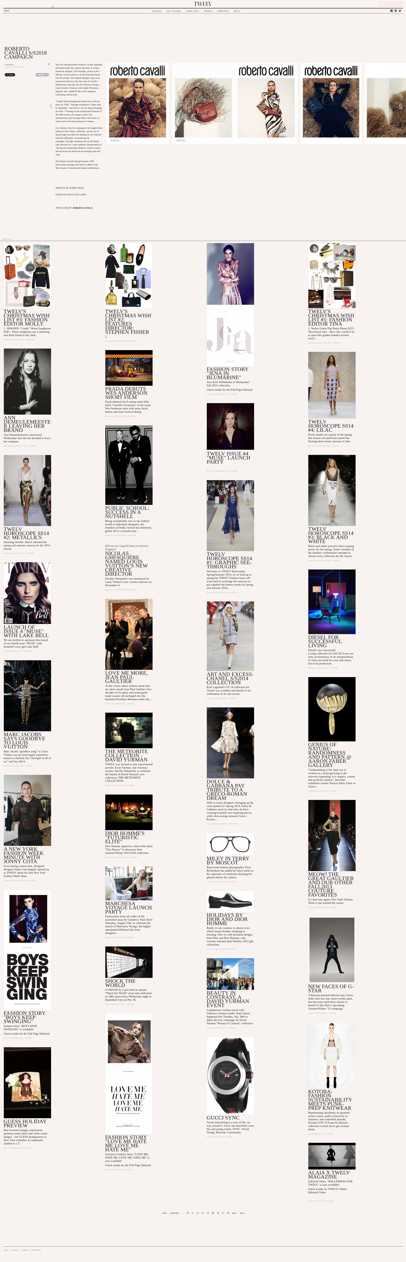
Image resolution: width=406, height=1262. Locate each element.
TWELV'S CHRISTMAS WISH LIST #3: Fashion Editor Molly (27, 317)
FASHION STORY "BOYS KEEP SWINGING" (25, 1017)
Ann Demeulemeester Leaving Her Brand (27, 424)
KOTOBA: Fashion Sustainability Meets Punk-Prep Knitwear (330, 1100)
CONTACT (15, 1250)
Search (6, 11)
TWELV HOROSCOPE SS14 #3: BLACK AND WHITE (331, 535)
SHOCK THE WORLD (120, 983)
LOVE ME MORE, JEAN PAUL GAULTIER (126, 677)
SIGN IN (397, 4)
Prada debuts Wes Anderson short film (126, 393)
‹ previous (174, 1213)
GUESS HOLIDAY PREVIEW (25, 1123)
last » (242, 1213)
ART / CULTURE (173, 11)
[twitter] (400, 11)
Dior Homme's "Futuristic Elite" (125, 837)
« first (164, 1213)
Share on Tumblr (42, 74)
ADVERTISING (36, 1250)
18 (228, 1213)
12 (197, 1213)
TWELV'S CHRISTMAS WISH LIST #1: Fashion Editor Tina (331, 317)
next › (234, 1213)
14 (208, 1213)
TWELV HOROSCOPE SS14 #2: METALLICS (26, 533)
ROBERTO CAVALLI (83, 208)
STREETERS (223, 11)
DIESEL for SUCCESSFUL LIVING (325, 641)
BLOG (237, 11)
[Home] (203, 4)
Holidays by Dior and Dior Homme (227, 919)
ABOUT (6, 1250)
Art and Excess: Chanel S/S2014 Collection (230, 678)
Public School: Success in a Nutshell (127, 512)
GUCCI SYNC (223, 1118)
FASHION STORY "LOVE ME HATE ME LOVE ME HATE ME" (126, 1143)
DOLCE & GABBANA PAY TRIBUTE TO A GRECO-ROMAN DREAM (227, 790)
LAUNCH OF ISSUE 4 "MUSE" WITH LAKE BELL (26, 631)
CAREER (25, 1250)
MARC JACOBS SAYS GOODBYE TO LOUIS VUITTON (24, 740)
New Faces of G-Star (331, 988)
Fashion (9, 64)
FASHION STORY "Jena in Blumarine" (228, 373)
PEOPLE (208, 11)
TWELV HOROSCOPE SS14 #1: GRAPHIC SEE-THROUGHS (229, 560)
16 (218, 1213)
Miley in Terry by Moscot (228, 861)
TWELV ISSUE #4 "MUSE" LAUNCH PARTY (228, 458)
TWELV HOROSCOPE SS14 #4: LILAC (331, 426)
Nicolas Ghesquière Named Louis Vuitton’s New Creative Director (126, 563)
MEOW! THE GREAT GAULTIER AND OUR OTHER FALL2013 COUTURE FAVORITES (331, 884)
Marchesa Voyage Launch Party (128, 907)
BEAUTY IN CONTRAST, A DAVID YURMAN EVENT (228, 999)
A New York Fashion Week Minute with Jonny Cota (24, 855)
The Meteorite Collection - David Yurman (126, 755)
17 (223, 1213)
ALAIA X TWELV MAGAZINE (329, 1175)
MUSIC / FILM (192, 11)
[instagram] (396, 11)
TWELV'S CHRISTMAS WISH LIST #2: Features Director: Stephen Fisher (128, 321)
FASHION (156, 11)
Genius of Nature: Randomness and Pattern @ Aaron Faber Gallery (329, 755)
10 (188, 1213)
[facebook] (391, 11)
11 (193, 1213)
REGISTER (385, 4)
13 (203, 1213)
